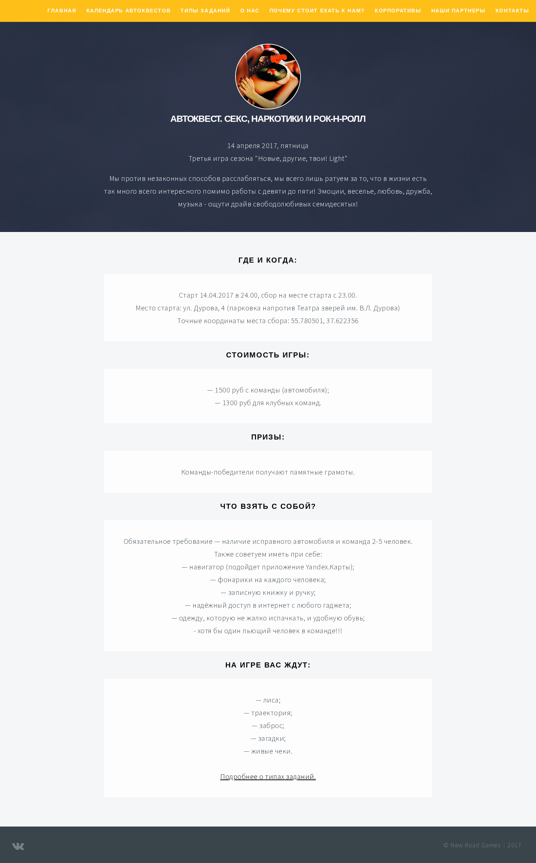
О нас (250, 10)
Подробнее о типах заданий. (268, 776)
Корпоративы (398, 10)
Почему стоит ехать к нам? (317, 10)
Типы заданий (205, 10)
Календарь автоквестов (128, 10)
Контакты (512, 10)
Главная (61, 10)
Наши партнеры (458, 10)
